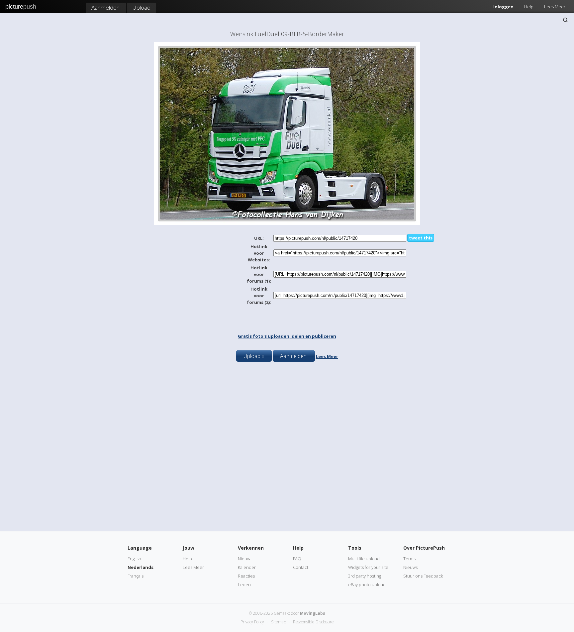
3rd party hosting (364, 576)
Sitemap (278, 622)
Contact (300, 567)
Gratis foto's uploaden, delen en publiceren (287, 336)
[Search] (565, 20)
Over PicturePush (424, 548)
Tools (354, 548)
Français (136, 576)
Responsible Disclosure (313, 622)
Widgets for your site (368, 567)
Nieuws (410, 567)
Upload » (253, 356)
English (134, 559)
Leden (244, 584)
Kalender (247, 567)
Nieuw (244, 559)
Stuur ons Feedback (423, 576)
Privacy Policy (252, 622)
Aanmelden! (106, 7)
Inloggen (503, 7)
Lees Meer (554, 7)
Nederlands (140, 567)
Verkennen (251, 548)
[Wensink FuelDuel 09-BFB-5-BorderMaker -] (287, 223)
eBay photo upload (367, 584)
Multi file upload (364, 559)
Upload (141, 7)
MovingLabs (312, 613)
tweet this (420, 238)
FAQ (297, 559)
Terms (409, 559)
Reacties (246, 576)
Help (528, 7)
